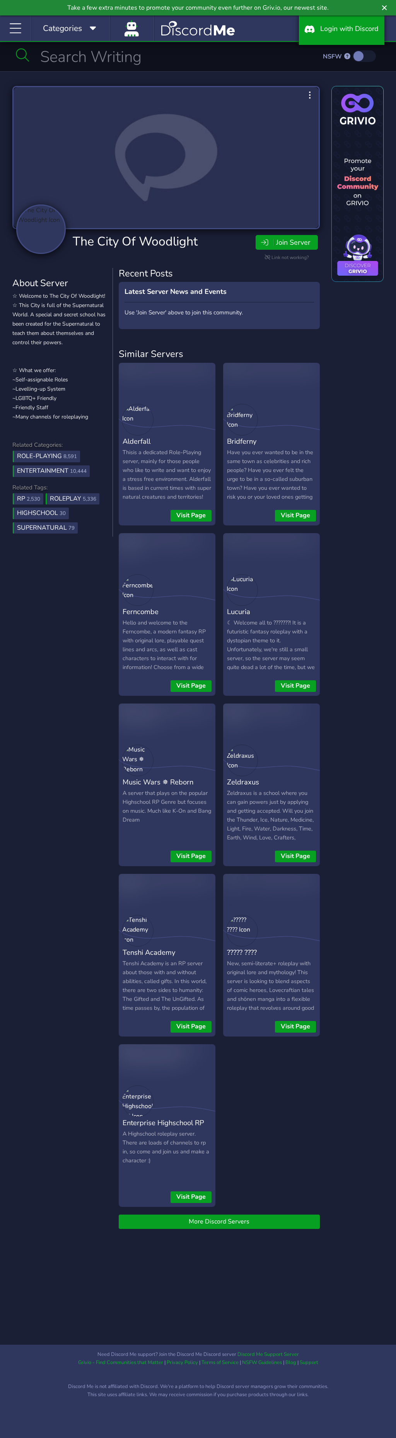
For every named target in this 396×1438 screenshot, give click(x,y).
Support (309, 1362)
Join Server (293, 242)
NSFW (333, 56)
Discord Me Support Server (268, 1354)
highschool (41, 513)
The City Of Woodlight (135, 241)
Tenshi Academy (149, 952)
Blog (290, 1362)
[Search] (22, 54)
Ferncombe (141, 611)
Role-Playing (47, 456)
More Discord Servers (219, 1221)
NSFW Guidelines (262, 1362)
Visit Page (191, 515)
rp (28, 498)
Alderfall (136, 441)
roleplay (73, 498)
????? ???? (242, 952)
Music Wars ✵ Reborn (158, 782)
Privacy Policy (182, 1362)
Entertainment (52, 471)
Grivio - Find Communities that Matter (120, 1362)
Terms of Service (220, 1362)
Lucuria (238, 611)
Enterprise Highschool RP (163, 1122)
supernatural (46, 527)
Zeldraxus (243, 782)
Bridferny (241, 441)
